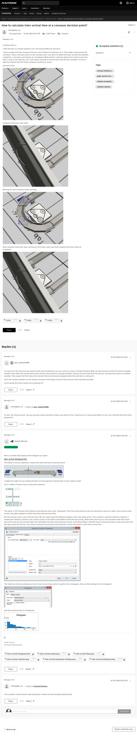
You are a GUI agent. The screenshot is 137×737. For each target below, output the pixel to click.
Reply (9, 330)
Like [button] (19, 330)
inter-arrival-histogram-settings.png (60, 659)
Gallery (46, 13)
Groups (39, 13)
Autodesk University (59, 13)
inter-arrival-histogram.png (103, 659)
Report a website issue (124, 729)
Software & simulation (105, 81)
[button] (134, 32)
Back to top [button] (11, 729)
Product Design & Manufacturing (19, 19)
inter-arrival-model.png (49, 654)
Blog (25, 13)
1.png (8, 320)
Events (31, 13)
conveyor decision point (105, 71)
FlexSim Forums (38, 19)
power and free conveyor (105, 76)
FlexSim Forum (51, 19)
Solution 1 (100, 53)
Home (4, 19)
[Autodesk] (9, 3)
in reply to (37, 407)
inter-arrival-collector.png (18, 659)
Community (6, 13)
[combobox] (40, 3)
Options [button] (131, 25)
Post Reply (124, 711)
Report (27, 330)
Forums (16, 13)
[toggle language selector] (121, 3)
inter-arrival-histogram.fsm (15, 459)
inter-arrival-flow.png (85, 654)
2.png (29, 320)
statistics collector (103, 87)
